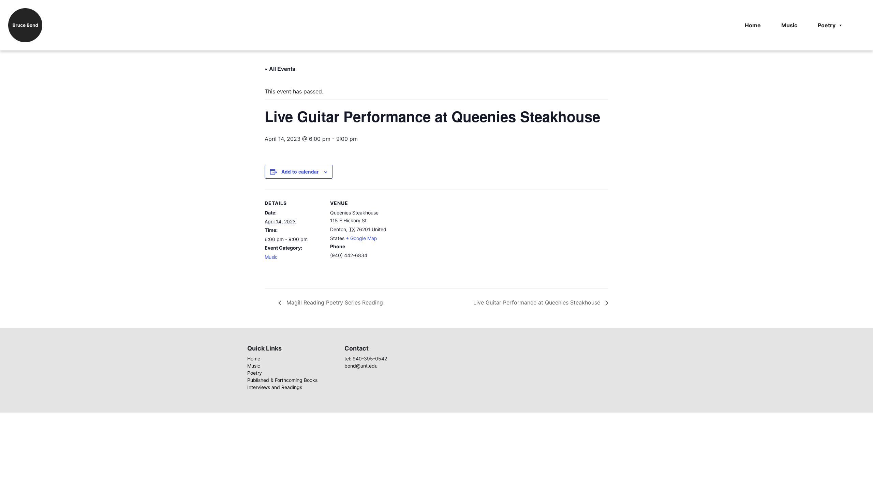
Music (789, 25)
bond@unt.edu (361, 366)
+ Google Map (361, 238)
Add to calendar (300, 171)
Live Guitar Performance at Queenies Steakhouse (537, 302)
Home (753, 25)
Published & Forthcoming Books (282, 380)
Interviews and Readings (274, 387)
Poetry (826, 25)
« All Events (280, 69)
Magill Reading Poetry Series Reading (334, 302)
